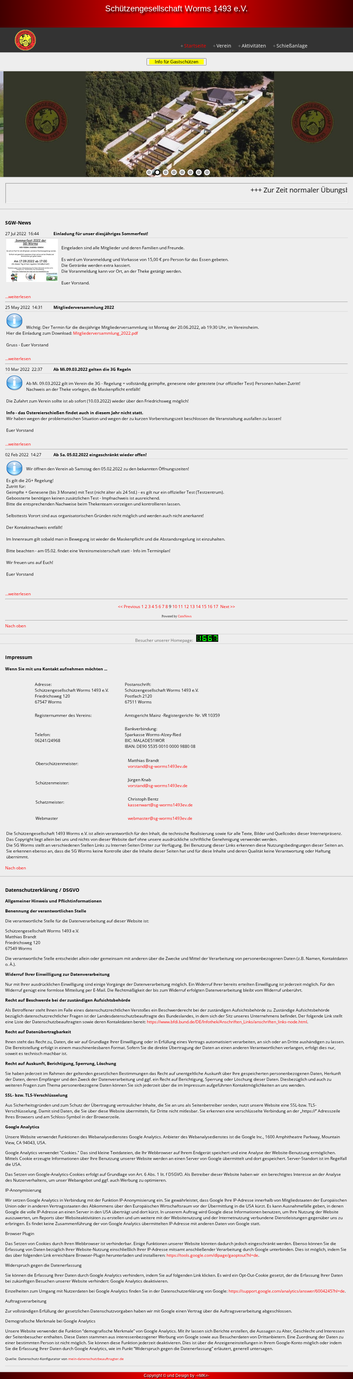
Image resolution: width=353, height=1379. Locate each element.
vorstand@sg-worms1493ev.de (158, 766)
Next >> (227, 606)
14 (198, 606)
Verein (223, 45)
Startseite (195, 45)
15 (204, 606)
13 (192, 606)
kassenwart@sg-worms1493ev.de (160, 805)
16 (210, 606)
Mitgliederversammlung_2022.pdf (105, 333)
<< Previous (129, 606)
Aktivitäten (254, 45)
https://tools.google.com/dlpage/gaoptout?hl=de (212, 1255)
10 (174, 606)
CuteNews (185, 616)
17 (215, 606)
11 (180, 606)
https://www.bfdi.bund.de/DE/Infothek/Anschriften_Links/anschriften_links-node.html (227, 1022)
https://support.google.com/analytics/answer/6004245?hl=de (287, 1291)
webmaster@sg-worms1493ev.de (160, 818)
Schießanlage (291, 45)
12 (186, 606)
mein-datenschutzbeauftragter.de (96, 1358)
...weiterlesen (18, 297)
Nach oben (15, 626)
